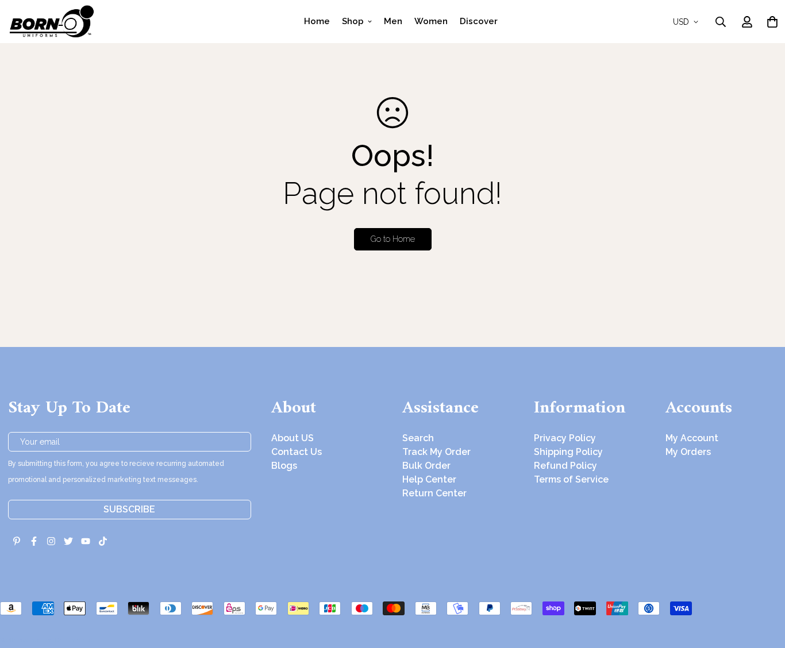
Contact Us (296, 451)
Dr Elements (73, 640)
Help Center (429, 479)
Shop (353, 21)
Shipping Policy (568, 451)
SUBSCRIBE (129, 509)
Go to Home (393, 239)
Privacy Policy (565, 438)
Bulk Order (426, 465)
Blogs (284, 465)
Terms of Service (571, 479)
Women (431, 21)
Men (393, 21)
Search (418, 438)
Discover (479, 21)
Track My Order (436, 451)
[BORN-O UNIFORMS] (51, 21)
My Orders (688, 451)
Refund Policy (565, 465)
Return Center (434, 493)
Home (317, 21)
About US (292, 438)
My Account (691, 438)
